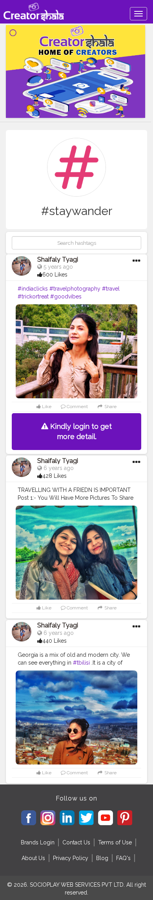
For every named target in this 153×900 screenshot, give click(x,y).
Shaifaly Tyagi (57, 259)
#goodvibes (66, 296)
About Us (33, 858)
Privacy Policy (70, 858)
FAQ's (123, 858)
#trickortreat (33, 296)
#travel (111, 289)
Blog (102, 858)
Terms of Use (115, 842)
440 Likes (54, 641)
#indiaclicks (33, 289)
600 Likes (54, 274)
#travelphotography (74, 289)
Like (46, 406)
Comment (77, 406)
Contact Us (76, 842)
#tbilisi (81, 663)
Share (110, 406)
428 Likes (54, 476)
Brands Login (38, 842)
